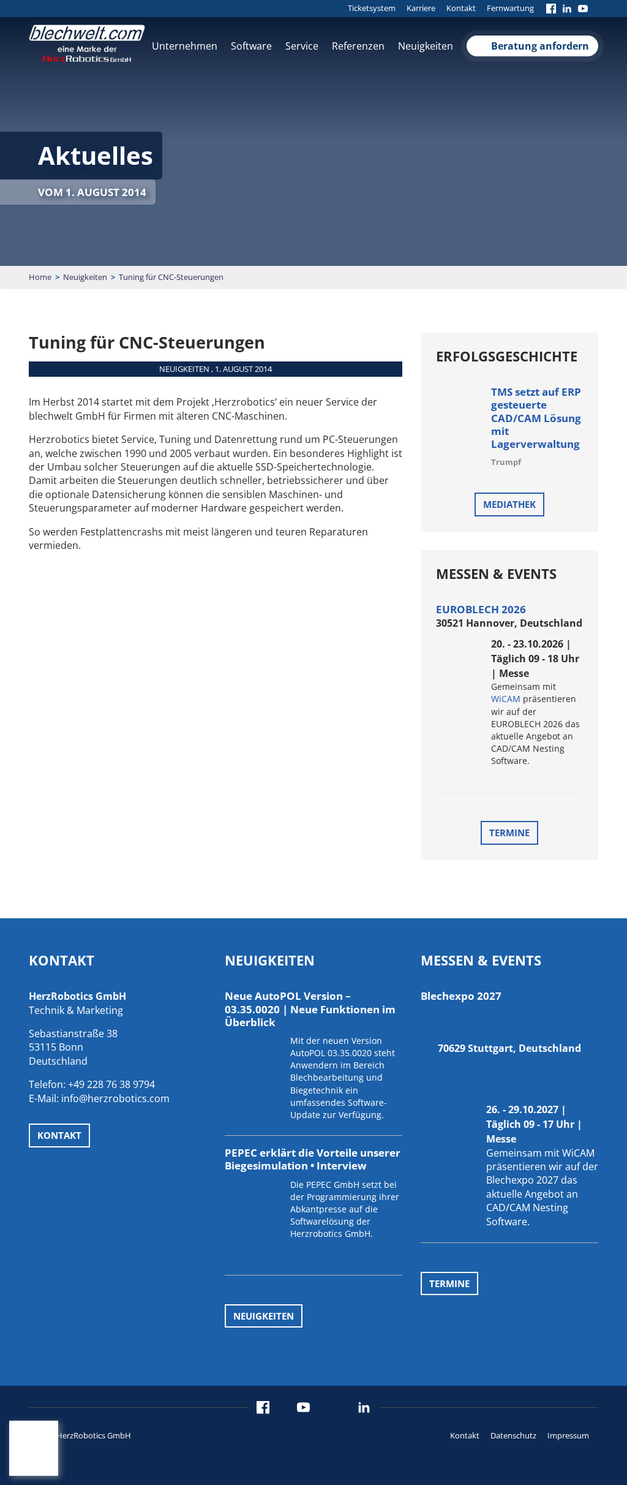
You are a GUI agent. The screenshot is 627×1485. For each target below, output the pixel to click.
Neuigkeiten (425, 46)
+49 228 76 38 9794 (111, 1084)
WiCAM (505, 699)
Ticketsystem (372, 7)
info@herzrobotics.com (115, 1098)
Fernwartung (510, 7)
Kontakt (461, 7)
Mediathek (509, 504)
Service (301, 46)
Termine (509, 832)
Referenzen (358, 46)
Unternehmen (184, 46)
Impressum (568, 1435)
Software (251, 46)
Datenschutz (513, 1435)
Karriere (421, 7)
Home (40, 276)
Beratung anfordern (540, 46)
